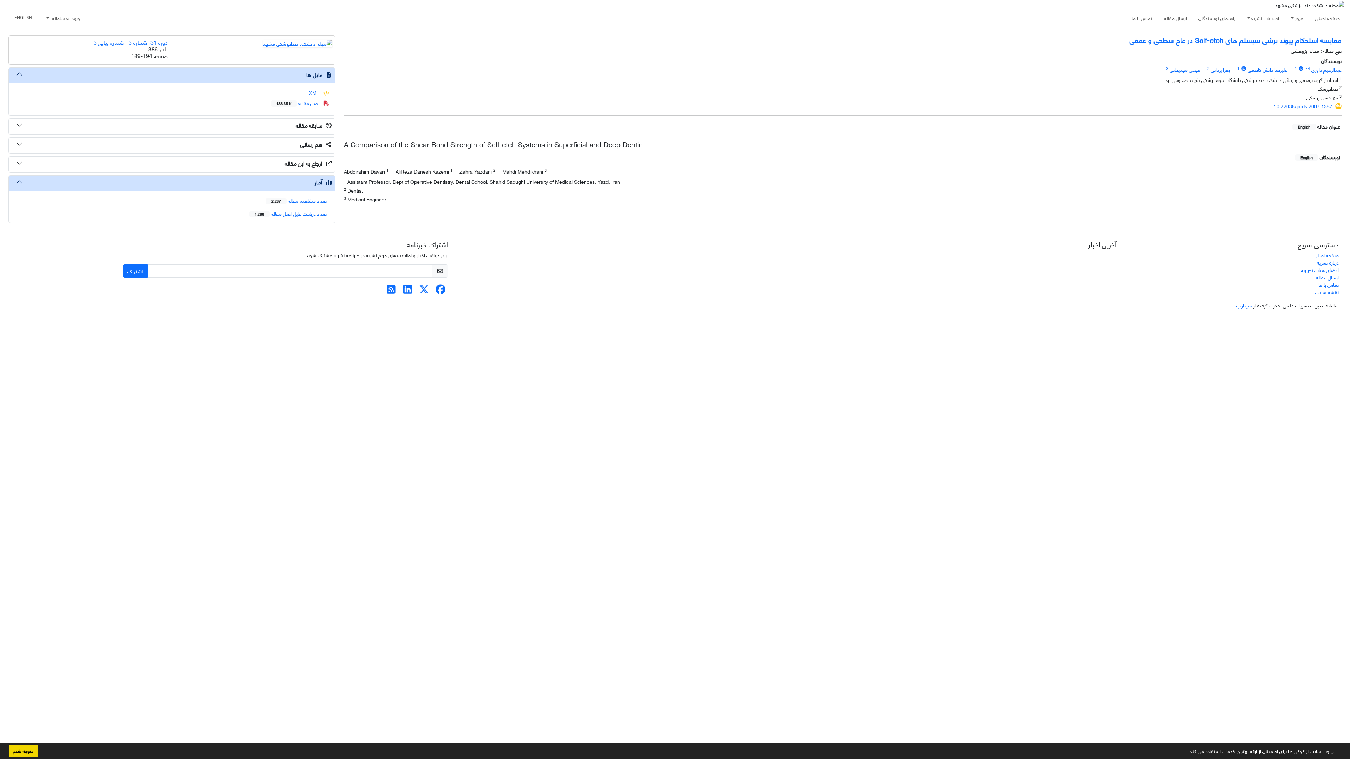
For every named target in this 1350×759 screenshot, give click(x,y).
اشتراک (135, 271)
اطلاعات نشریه (1265, 17)
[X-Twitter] (424, 290)
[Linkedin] (407, 290)
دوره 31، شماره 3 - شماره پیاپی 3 (131, 42)
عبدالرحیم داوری (1326, 69)
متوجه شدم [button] (23, 750)
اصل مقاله (298, 102)
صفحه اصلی (1327, 17)
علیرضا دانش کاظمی (1267, 69)
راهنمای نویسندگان (1216, 17)
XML (315, 92)
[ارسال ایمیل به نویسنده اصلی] (1307, 68)
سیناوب (1244, 305)
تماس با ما (1142, 17)
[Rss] (391, 290)
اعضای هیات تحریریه (1320, 269)
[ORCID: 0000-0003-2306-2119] (1243, 68)
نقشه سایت (1327, 291)
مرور (1299, 17)
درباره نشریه (1328, 262)
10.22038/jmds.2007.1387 (1303, 106)
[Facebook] (440, 290)
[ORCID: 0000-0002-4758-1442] (1301, 68)
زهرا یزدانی (1220, 69)
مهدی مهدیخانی (1185, 69)
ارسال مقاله (1175, 17)
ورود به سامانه (65, 17)
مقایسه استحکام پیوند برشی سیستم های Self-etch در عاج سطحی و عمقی (1236, 39)
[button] (1186, 752)
